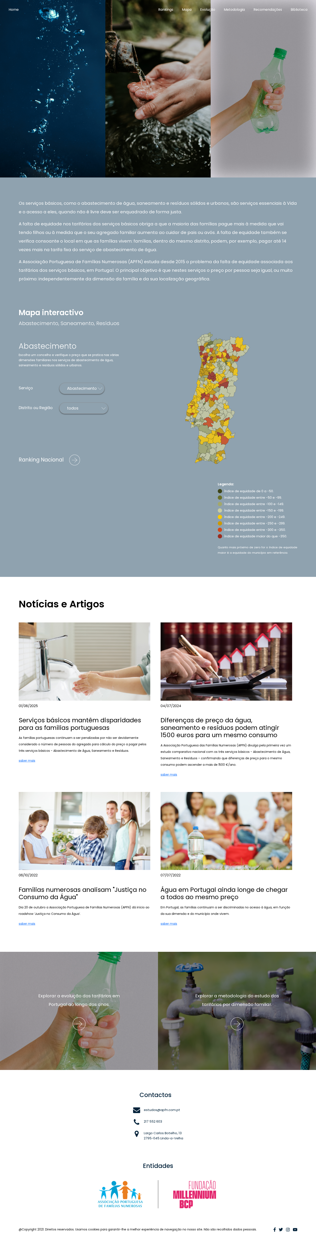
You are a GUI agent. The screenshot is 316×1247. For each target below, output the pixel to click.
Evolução (207, 9)
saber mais (27, 760)
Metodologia (234, 9)
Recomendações (267, 9)
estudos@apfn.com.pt (162, 1110)
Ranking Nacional (42, 459)
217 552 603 (153, 1121)
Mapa (187, 9)
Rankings (165, 9)
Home (14, 9)
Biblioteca (299, 9)
